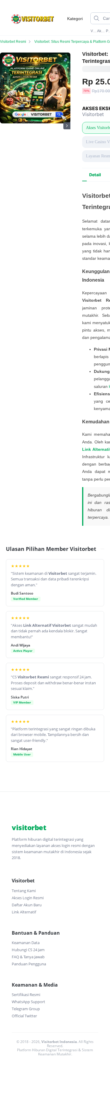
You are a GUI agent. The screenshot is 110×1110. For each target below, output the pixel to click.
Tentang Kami (24, 890)
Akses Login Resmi (28, 897)
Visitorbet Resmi (13, 42)
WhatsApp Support (28, 1001)
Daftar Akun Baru (27, 904)
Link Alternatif (24, 912)
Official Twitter (24, 1015)
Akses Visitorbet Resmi (101, 31)
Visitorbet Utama (93, 31)
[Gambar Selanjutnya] (66, 125)
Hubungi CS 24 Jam (28, 949)
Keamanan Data (26, 942)
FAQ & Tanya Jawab (28, 956)
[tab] (95, 174)
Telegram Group (26, 1008)
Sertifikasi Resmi (26, 994)
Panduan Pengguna (29, 964)
